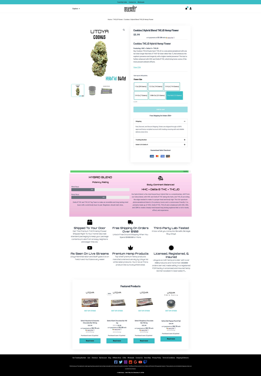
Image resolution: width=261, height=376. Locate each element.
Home (110, 19)
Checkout (95, 358)
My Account (103, 358)
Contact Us (139, 358)
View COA (137, 67)
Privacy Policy (156, 358)
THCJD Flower (118, 19)
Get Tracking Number (79, 358)
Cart (88, 358)
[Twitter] (121, 362)
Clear (135, 101)
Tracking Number (141, 140)
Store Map (147, 358)
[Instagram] (125, 362)
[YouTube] (140, 362)
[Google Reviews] (135, 362)
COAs (124, 358)
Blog (109, 358)
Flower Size (138, 79)
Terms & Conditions (168, 358)
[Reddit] (130, 362)
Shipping (138, 121)
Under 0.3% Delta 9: (142, 144)
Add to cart (160, 109)
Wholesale (131, 358)
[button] (124, 30)
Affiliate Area (117, 358)
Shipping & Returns (182, 358)
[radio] (140, 86)
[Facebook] (116, 362)
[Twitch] (145, 362)
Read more (90, 341)
